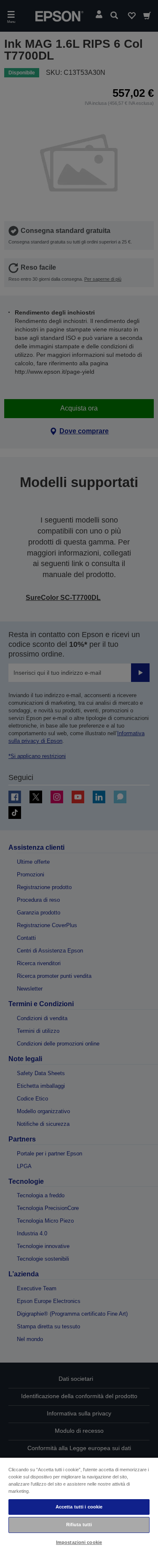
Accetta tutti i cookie (79, 1506)
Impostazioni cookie (79, 1542)
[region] (79, 1504)
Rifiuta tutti (79, 1524)
